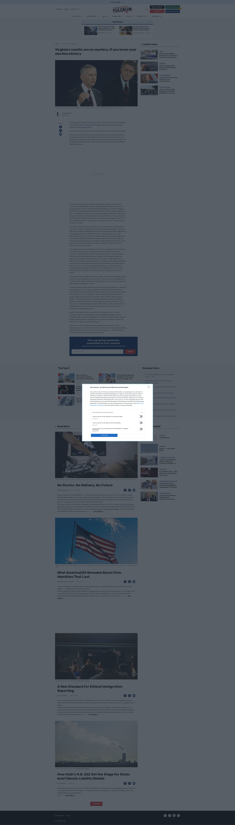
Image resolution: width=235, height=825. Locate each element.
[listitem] (117, 412)
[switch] (140, 416)
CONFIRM (104, 435)
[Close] (149, 387)
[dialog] (117, 412)
